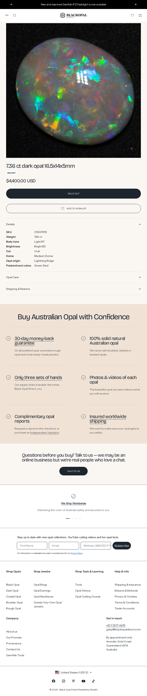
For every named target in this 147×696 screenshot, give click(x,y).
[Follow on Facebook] (54, 681)
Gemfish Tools (15, 655)
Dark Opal (12, 590)
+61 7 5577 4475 (115, 625)
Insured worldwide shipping (108, 419)
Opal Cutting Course (87, 596)
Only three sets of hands (38, 377)
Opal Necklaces (43, 596)
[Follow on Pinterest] (73, 681)
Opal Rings (40, 584)
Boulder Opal (14, 602)
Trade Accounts (124, 608)
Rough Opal (13, 608)
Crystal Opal (13, 596)
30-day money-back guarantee (34, 341)
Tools (78, 584)
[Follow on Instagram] (63, 681)
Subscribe (121, 546)
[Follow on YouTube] (83, 681)
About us (11, 631)
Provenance (13, 643)
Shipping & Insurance (128, 584)
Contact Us (13, 649)
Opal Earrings (42, 590)
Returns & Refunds (126, 590)
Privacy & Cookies (126, 596)
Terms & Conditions (127, 602)
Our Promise (14, 637)
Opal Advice (83, 590)
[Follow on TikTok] (93, 681)
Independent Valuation (44, 432)
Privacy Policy (76, 553)
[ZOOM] (132, 148)
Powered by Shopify (88, 689)
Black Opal (12, 584)
